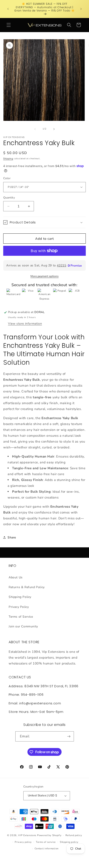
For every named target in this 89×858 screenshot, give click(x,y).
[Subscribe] (69, 736)
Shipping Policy (20, 597)
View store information (25, 324)
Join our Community (23, 626)
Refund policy (73, 835)
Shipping (8, 158)
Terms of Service (21, 617)
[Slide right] (54, 129)
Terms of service (46, 842)
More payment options (44, 276)
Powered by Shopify (49, 835)
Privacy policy (23, 842)
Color (7, 178)
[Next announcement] (81, 9)
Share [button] (12, 537)
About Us (16, 577)
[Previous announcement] (8, 9)
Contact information (47, 848)
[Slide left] (35, 129)
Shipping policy (69, 842)
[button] (8, 25)
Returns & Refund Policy (27, 587)
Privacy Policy (19, 607)
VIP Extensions (27, 835)
